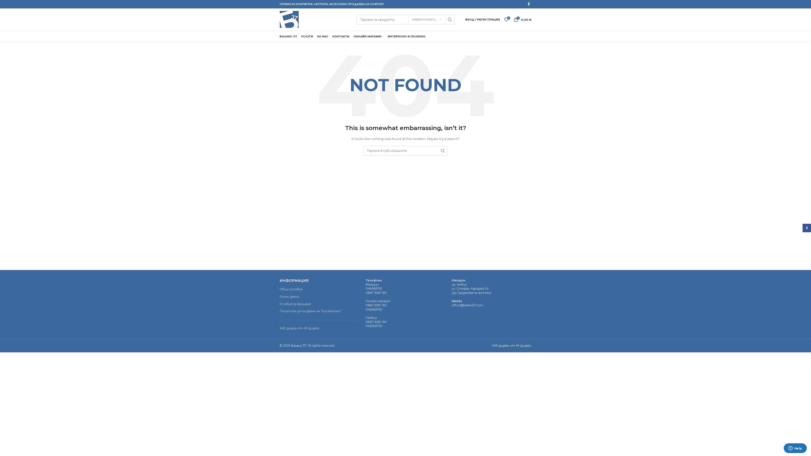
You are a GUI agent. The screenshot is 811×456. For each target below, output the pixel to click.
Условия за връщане (295, 304)
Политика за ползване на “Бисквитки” (311, 311)
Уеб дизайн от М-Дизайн (299, 328)
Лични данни (289, 297)
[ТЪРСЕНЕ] (450, 19)
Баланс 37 (298, 345)
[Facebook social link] (528, 4)
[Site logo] (289, 19)
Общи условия (291, 289)
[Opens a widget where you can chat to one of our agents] (795, 448)
